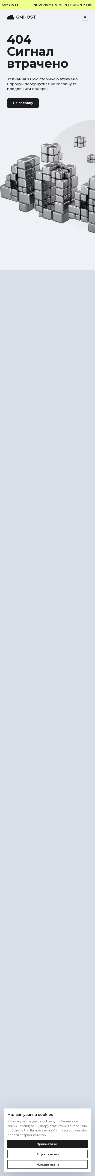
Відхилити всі (47, 1154)
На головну (23, 103)
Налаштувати (47, 1164)
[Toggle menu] (85, 17)
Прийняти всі (48, 1144)
